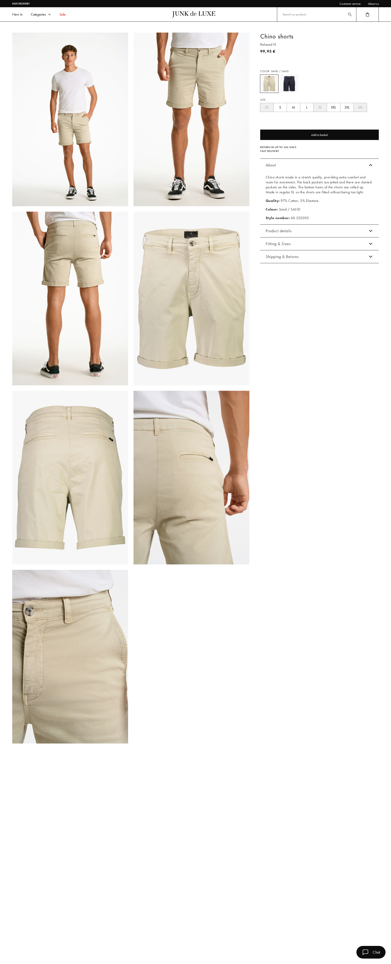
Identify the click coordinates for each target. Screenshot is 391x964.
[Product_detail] (191, 477)
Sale (63, 14)
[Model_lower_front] (191, 119)
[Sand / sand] (269, 84)
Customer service (350, 4)
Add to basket (319, 135)
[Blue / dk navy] (289, 84)
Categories (38, 14)
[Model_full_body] (70, 119)
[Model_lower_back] (70, 298)
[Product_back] (70, 477)
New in (17, 14)
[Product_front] (191, 298)
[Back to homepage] (193, 14)
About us (373, 4)
